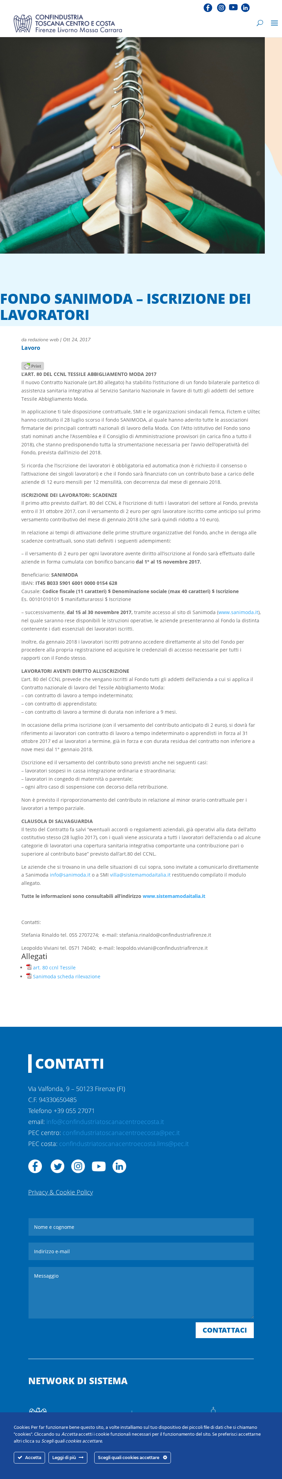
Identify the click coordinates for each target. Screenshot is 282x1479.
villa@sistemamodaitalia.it (140, 874)
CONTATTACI (225, 1330)
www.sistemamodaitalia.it (174, 896)
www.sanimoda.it (238, 612)
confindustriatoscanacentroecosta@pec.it (121, 1132)
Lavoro (30, 348)
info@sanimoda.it (70, 874)
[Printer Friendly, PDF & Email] (32, 365)
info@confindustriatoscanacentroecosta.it (105, 1121)
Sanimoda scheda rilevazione (66, 976)
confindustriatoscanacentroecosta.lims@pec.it (124, 1143)
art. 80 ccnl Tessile (54, 967)
